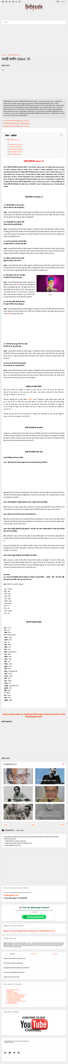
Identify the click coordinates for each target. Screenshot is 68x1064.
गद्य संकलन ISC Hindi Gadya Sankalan (15, 997)
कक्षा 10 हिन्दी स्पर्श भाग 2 (14, 55)
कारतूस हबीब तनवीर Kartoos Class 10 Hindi (18, 798)
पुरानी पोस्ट (62, 824)
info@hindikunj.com (11, 895)
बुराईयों (8, 314)
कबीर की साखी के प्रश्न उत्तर (16, 152)
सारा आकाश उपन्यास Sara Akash (14, 999)
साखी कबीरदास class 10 (13, 140)
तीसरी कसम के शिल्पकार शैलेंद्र (13, 816)
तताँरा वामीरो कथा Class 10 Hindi (46, 798)
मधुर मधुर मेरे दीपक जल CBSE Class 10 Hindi (15, 126)
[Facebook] (6, 1)
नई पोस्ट (5, 824)
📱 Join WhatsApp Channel (34, 917)
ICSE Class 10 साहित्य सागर (13, 993)
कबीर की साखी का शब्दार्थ (15, 154)
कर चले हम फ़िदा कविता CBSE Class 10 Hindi (16, 121)
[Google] (16, 1)
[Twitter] (10, 1)
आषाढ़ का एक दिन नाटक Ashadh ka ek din (16, 1001)
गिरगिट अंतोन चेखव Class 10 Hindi (46, 780)
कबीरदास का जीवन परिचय (16, 147)
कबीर (18, 285)
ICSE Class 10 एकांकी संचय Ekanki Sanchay (17, 994)
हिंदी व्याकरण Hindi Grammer (13, 990)
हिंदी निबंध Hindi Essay (12, 992)
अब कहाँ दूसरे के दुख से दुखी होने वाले (14, 780)
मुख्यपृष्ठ (33, 824)
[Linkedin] (19, 1)
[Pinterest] (13, 1)
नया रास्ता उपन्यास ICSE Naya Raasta (15, 996)
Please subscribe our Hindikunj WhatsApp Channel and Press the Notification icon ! (34, 715)
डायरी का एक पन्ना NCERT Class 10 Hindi (49, 816)
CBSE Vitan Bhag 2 (11, 1002)
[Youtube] (3, 1)
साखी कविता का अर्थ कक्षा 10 (16, 144)
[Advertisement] (34, 16)
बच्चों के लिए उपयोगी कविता (12, 1003)
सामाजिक (30, 399)
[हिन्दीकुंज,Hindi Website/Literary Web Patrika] (34, 10)
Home (3, 55)
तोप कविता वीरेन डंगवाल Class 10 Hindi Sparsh (16, 123)
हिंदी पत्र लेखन (10, 991)
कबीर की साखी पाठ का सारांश (16, 149)
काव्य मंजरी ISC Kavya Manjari (13, 998)
